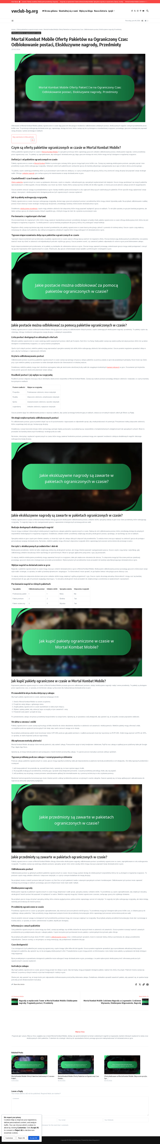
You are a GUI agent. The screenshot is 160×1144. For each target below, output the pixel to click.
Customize (9, 1138)
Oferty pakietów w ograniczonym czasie (30, 29)
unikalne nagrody (28, 173)
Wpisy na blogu (86, 11)
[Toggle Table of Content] (31, 140)
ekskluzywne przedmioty (29, 208)
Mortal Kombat (39, 163)
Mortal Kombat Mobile (50, 152)
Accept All (33, 1138)
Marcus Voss (80, 1032)
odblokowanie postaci (59, 937)
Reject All (21, 1138)
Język (110, 11)
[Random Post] (142, 21)
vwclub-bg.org (24, 11)
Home (13, 29)
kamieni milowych (113, 367)
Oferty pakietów (17, 182)
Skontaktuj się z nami (68, 11)
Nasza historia (100, 11)
